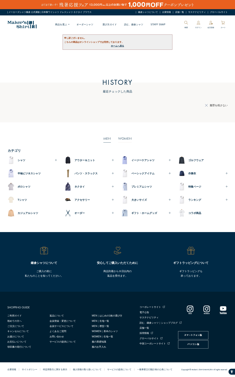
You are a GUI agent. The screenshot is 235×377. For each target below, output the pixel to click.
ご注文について (15, 326)
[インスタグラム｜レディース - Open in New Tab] (206, 309)
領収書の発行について (19, 346)
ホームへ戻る (117, 46)
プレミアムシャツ (141, 186)
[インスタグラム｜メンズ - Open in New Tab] (190, 309)
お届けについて (15, 336)
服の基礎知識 (99, 341)
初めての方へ (14, 321)
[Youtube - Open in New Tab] (223, 309)
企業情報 (166, 12)
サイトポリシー (29, 369)
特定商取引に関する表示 (55, 369)
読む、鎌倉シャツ (133, 24)
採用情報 (144, 333)
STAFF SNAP (158, 24)
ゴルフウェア (196, 160)
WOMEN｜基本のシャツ (105, 331)
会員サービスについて (61, 326)
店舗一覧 (179, 12)
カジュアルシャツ (28, 213)
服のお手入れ (99, 346)
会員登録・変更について (63, 321)
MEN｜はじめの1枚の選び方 (107, 315)
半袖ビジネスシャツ (29, 173)
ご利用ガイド (14, 315)
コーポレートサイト (150, 307)
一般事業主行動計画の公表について (154, 369)
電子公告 (144, 312)
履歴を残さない (219, 105)
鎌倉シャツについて (148, 12)
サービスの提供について (63, 341)
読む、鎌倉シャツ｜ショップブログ (159, 322)
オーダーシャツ (85, 24)
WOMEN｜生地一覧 (102, 336)
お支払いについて (16, 341)
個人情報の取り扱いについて (87, 369)
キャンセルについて (18, 331)
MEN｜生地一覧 (100, 321)
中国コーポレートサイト (153, 343)
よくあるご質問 (58, 331)
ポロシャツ (24, 186)
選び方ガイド (109, 24)
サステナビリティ (197, 12)
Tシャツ (22, 199)
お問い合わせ (57, 336)
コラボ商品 (194, 213)
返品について (57, 315)
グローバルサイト (219, 12)
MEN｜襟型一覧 (100, 326)
